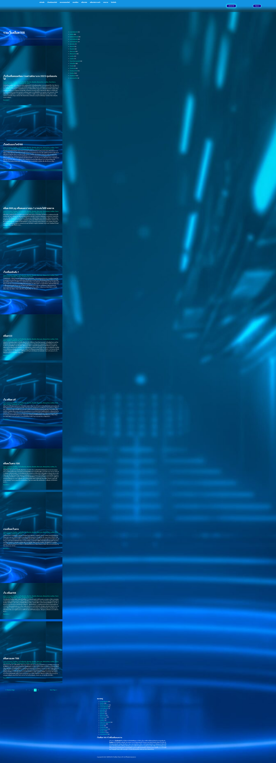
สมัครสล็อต (72, 44)
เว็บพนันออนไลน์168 (13, 144)
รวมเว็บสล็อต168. (74, 41)
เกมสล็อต (75, 2)
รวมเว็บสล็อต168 (22, 82)
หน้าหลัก (41, 2)
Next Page (53, 690)
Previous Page (10, 690)
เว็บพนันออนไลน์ (52, 2)
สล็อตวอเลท (39, 147)
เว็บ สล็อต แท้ (9, 399)
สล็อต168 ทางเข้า (95, 2)
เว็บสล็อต (16, 83)
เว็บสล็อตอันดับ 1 (11, 272)
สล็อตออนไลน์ (40, 82)
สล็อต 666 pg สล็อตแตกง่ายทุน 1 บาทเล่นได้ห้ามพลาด (28, 208)
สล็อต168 (84, 2)
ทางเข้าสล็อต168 (73, 32)
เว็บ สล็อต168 (9, 593)
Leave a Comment (7, 82)
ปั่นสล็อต (15, 82)
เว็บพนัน (19, 149)
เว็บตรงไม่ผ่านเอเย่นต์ (75, 61)
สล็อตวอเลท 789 (11, 658)
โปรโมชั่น (113, 2)
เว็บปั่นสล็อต (10, 83)
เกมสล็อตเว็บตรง (11, 529)
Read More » (6, 100)
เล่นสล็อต (72, 58)
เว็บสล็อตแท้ (21, 83)
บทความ (105, 2)
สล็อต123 (7, 336)
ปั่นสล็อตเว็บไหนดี (74, 36)
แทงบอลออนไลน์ (65, 2)
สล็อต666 (34, 82)
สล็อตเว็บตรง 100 (11, 463)
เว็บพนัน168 (72, 68)
